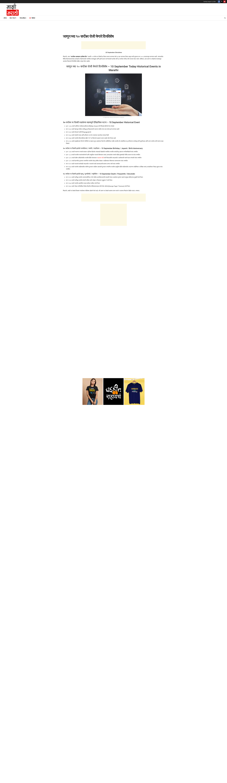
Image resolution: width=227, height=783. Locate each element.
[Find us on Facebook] (219, 1)
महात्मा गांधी (101, 158)
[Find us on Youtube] (224, 1)
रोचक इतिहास (23, 18)
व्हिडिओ (33, 18)
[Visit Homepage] (10, 9)
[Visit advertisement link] (113, 391)
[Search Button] (225, 18)
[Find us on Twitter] (222, 1)
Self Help (13, 18)
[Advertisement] (123, 9)
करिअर (5, 18)
